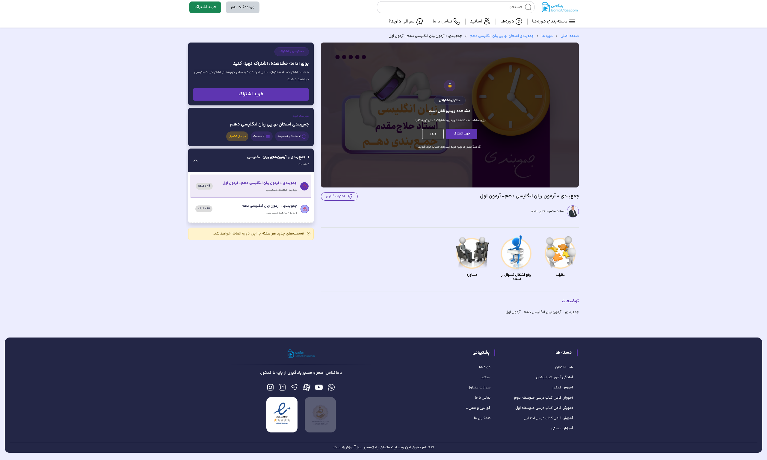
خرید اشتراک (205, 7)
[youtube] (319, 389)
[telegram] (294, 389)
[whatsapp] (331, 389)
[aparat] (307, 389)
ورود (433, 133)
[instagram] (270, 389)
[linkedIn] (282, 389)
